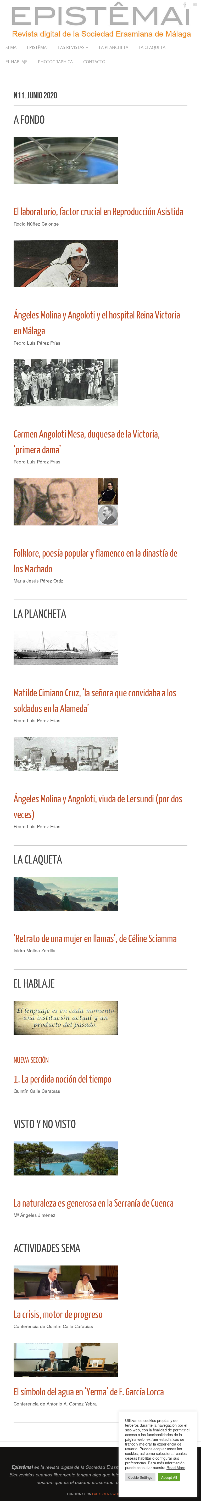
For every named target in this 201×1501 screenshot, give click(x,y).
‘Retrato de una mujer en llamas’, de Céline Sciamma (95, 938)
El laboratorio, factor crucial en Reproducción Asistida (98, 211)
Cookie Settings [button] (140, 1477)
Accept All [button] (169, 1477)
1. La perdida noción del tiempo (62, 1079)
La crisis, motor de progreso (58, 1314)
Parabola (100, 1494)
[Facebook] (185, 4)
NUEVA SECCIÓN (31, 1060)
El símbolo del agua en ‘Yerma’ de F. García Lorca (89, 1392)
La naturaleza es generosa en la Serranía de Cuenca (94, 1203)
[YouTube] (195, 4)
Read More (175, 1467)
